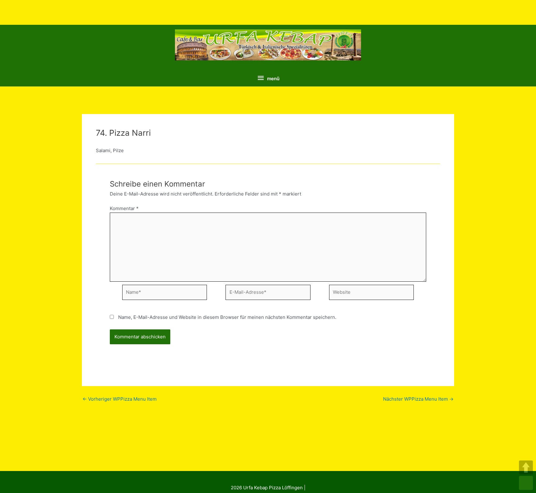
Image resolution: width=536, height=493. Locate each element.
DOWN (526, 483)
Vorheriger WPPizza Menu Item (120, 399)
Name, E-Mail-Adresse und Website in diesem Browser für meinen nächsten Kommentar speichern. (227, 317)
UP (526, 467)
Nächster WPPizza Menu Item (418, 399)
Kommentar (124, 208)
